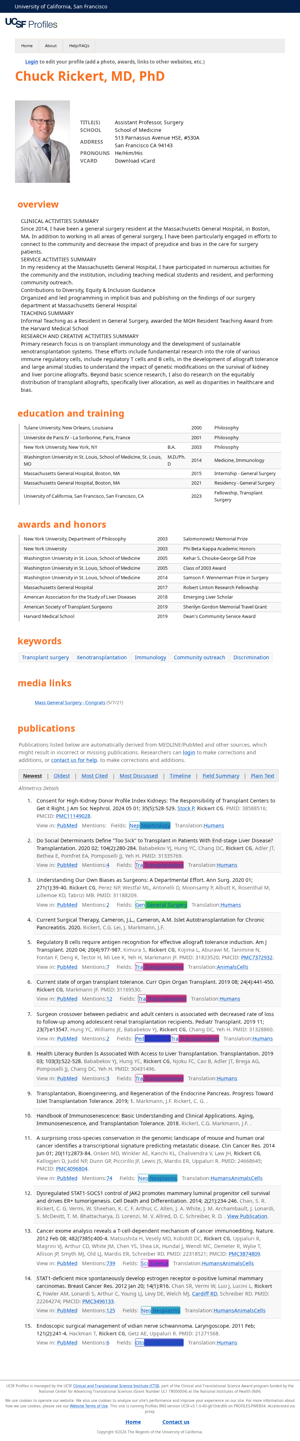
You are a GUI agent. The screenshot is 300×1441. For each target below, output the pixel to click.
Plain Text (262, 775)
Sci (154, 1263)
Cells (242, 966)
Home (27, 45)
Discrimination (251, 657)
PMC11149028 (73, 815)
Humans (214, 825)
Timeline (180, 775)
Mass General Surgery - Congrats (70, 702)
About (51, 45)
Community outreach (199, 657)
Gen (161, 904)
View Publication (247, 1216)
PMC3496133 (98, 1301)
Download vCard (135, 160)
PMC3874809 (244, 1253)
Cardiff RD (204, 1293)
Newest (32, 775)
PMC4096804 (71, 1168)
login (189, 752)
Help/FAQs (79, 45)
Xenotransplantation (102, 657)
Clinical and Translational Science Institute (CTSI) (116, 1385)
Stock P (185, 808)
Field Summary (221, 775)
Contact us (176, 1421)
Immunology (150, 657)
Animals (227, 966)
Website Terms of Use (89, 1405)
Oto (159, 1342)
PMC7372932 (257, 957)
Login (31, 61)
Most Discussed (139, 775)
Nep (150, 825)
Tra (159, 864)
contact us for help (74, 759)
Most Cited (95, 775)
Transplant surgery (45, 657)
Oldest (62, 775)
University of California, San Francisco (61, 6)
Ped (152, 1038)
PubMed (67, 825)
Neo (157, 1178)
